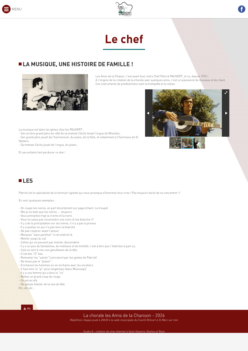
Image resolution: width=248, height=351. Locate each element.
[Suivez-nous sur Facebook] (241, 9)
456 (28, 308)
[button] (226, 93)
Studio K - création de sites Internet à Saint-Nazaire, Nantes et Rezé (124, 331)
